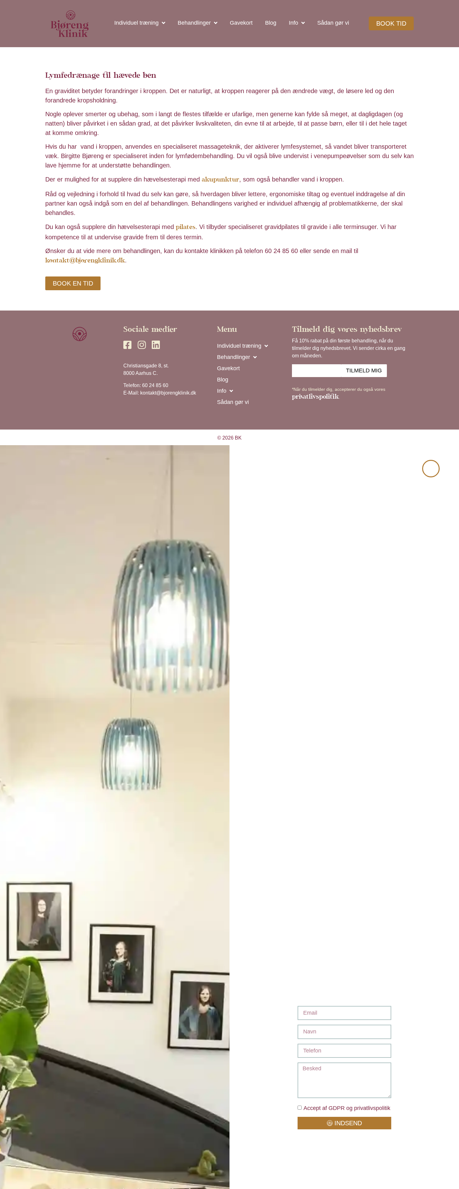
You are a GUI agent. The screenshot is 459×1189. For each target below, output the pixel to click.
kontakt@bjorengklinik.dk (85, 261)
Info (293, 23)
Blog (270, 23)
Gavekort (241, 23)
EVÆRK (80, 364)
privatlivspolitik (315, 397)
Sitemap (80, 351)
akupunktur (220, 180)
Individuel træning (136, 23)
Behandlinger (194, 23)
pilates (185, 227)
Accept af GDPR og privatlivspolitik (347, 1108)
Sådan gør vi (333, 23)
